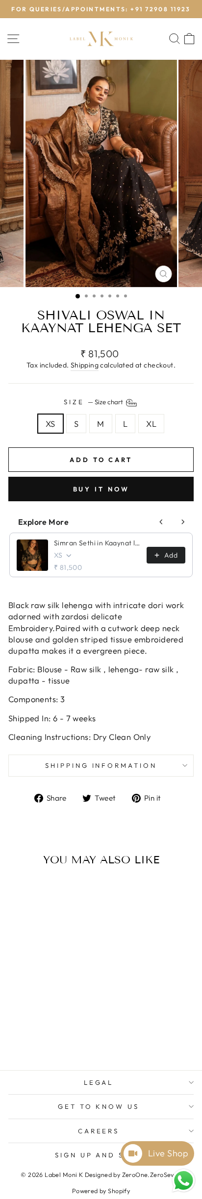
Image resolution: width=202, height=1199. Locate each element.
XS (50, 423)
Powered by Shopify (101, 1191)
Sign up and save (99, 1155)
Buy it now (101, 489)
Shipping (85, 365)
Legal (99, 1082)
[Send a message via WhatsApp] (183, 1180)
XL (151, 423)
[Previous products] (161, 522)
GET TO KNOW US (99, 1106)
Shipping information (101, 765)
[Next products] (183, 522)
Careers (99, 1131)
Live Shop (168, 1153)
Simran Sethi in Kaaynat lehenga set (97, 542)
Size (94, 402)
